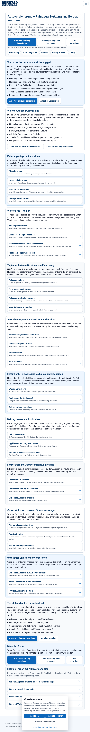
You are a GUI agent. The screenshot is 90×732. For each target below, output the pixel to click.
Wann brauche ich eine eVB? (44, 689)
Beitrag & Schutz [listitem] (59, 52)
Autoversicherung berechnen (22, 42)
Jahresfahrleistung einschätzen (59, 146)
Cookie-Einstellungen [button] (45, 721)
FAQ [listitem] (73, 52)
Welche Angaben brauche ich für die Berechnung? (44, 682)
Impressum (53, 727)
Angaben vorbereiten (49, 101)
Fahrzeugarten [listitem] (30, 52)
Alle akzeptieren (55, 716)
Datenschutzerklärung (40, 727)
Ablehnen (34, 716)
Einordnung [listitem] (14, 52)
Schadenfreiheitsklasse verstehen (24, 146)
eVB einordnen (74, 42)
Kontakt (8, 724)
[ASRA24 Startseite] (10, 3)
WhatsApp (16, 724)
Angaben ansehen (48, 638)
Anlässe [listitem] (44, 52)
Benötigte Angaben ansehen (51, 42)
